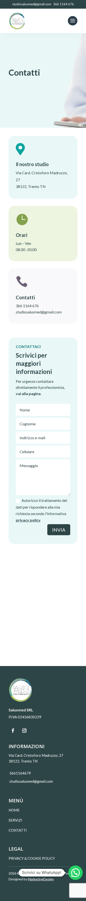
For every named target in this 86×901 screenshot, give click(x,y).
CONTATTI (18, 830)
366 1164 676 (27, 305)
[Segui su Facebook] (13, 730)
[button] (75, 872)
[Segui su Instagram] (24, 730)
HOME (14, 810)
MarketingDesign (41, 879)
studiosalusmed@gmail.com (39, 312)
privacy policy (28, 520)
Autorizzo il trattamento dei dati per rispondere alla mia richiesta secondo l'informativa (41, 510)
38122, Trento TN (31, 186)
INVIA (58, 530)
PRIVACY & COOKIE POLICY (32, 858)
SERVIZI (15, 820)
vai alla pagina (28, 393)
